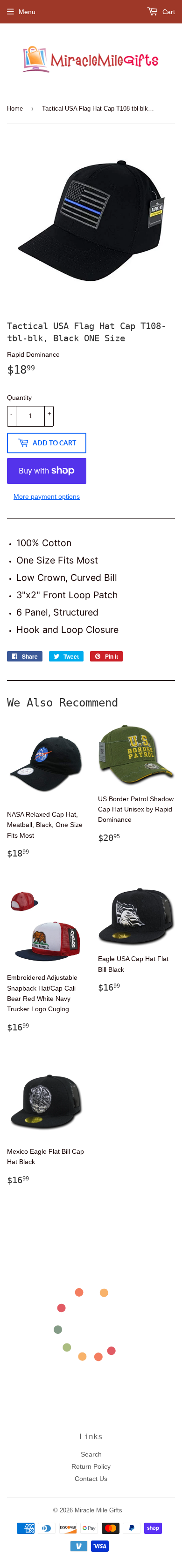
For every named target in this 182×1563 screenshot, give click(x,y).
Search (91, 1454)
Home (15, 108)
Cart (168, 11)
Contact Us (91, 1478)
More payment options (47, 496)
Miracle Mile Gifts (98, 1510)
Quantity (19, 397)
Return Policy (91, 1466)
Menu (27, 11)
